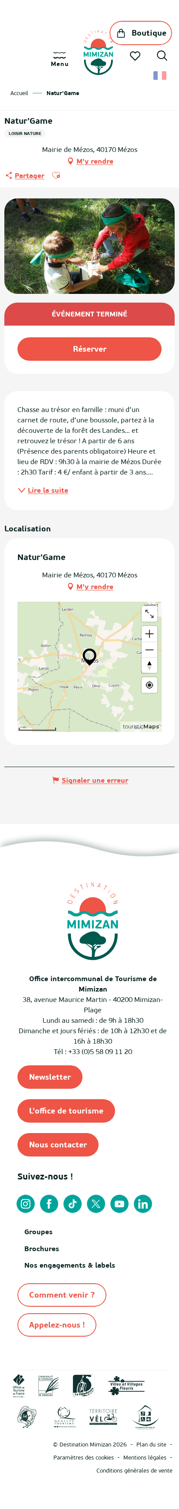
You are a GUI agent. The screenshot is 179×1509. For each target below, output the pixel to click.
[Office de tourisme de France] (19, 1384)
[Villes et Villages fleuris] (126, 1384)
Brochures (41, 1248)
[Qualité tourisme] (65, 1416)
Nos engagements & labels (69, 1265)
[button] (162, 57)
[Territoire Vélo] (103, 1416)
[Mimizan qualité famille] (27, 1416)
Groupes (38, 1231)
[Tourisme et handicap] (145, 1416)
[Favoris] (136, 56)
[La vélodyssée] (84, 1384)
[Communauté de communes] (48, 1384)
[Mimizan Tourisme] (98, 52)
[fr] (160, 75)
